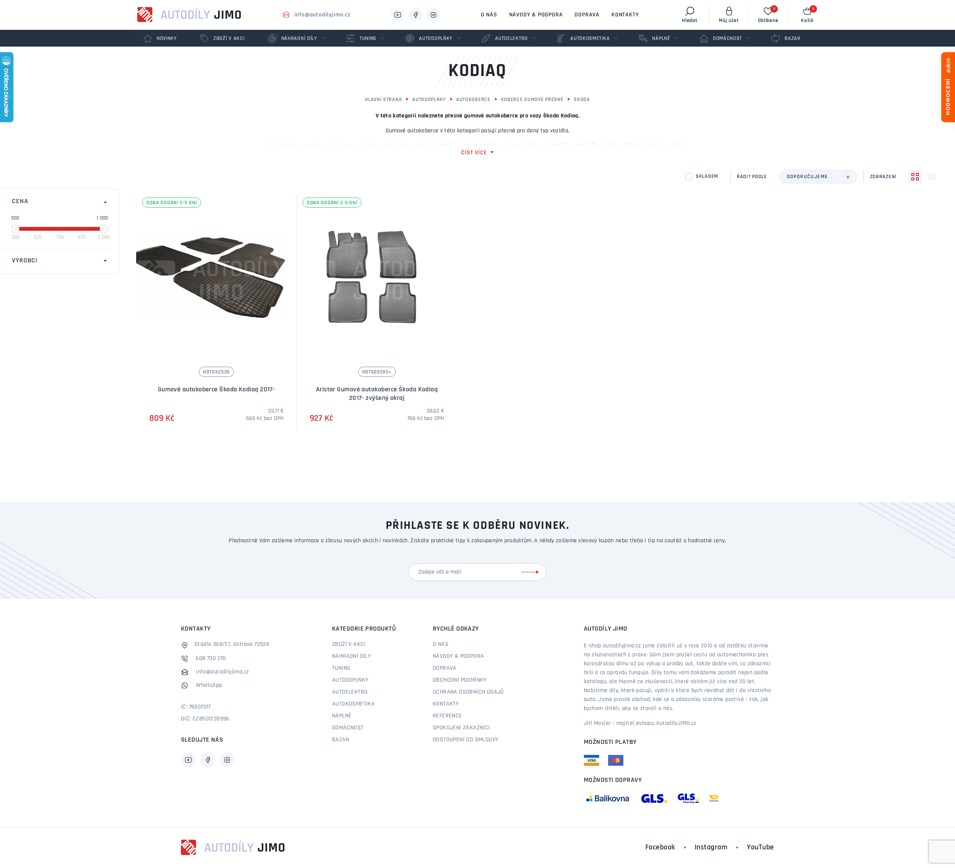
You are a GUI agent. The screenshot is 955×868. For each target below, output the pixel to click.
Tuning (341, 668)
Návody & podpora (536, 15)
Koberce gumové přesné (532, 99)
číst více (474, 153)
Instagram (711, 847)
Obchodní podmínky (460, 680)
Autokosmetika (353, 704)
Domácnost (348, 728)
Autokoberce (473, 99)
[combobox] (818, 176)
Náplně (341, 716)
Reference (447, 716)
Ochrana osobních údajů (468, 692)
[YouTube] (397, 15)
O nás (489, 15)
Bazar (340, 740)
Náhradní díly (351, 656)
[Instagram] (433, 15)
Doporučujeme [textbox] (807, 177)
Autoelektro (349, 692)
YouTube (760, 847)
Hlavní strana (383, 99)
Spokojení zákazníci (461, 728)
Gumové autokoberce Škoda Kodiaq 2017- (216, 389)
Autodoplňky (429, 99)
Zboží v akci (349, 644)
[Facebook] (415, 15)
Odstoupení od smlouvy (465, 740)
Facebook (660, 847)
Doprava (586, 15)
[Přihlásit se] (532, 572)
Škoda (582, 99)
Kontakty (625, 15)
